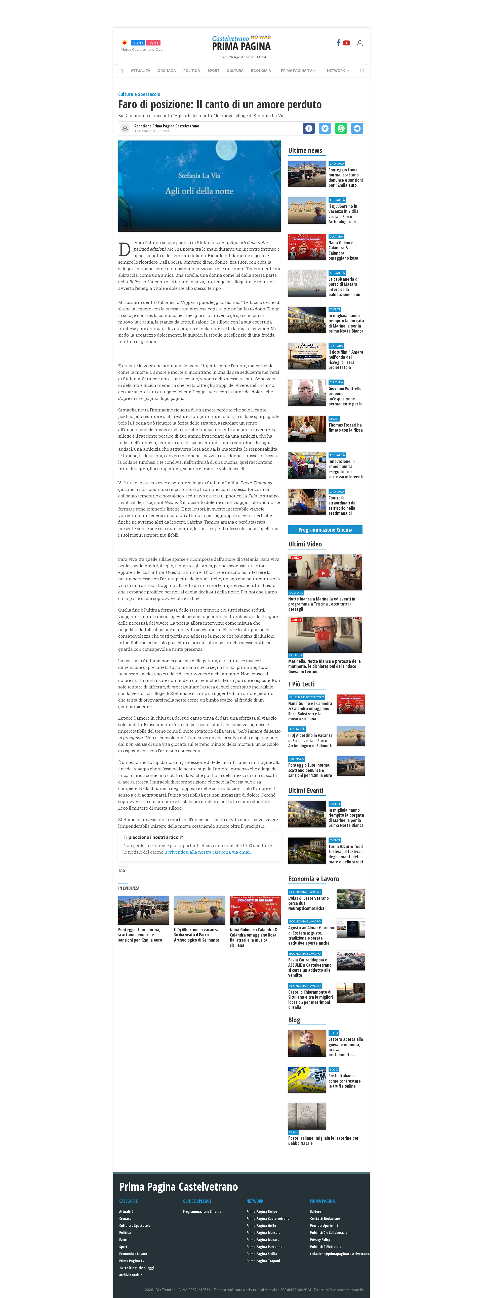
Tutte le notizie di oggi (136, 1267)
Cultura (235, 70)
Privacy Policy (320, 1239)
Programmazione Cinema (202, 1211)
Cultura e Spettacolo (134, 1225)
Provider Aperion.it (324, 1225)
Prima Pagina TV (131, 1260)
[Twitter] (325, 128)
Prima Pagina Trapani (263, 1260)
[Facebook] (338, 43)
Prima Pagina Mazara (263, 1239)
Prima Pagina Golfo (261, 1225)
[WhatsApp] (341, 128)
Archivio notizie (130, 1274)
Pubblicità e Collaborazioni (330, 1232)
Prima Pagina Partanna (265, 1246)
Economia (261, 70)
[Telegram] (357, 128)
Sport (213, 70)
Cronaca (167, 70)
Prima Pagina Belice (262, 1211)
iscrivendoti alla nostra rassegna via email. (208, 852)
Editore (315, 1211)
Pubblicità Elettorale (325, 1246)
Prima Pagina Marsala (263, 1232)
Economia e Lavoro (133, 1253)
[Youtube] (346, 43)
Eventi (124, 1239)
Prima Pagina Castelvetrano (268, 1218)
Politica (191, 70)
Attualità (140, 70)
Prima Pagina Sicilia (262, 1253)
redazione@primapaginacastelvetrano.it (341, 1253)
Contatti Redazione (325, 1218)
